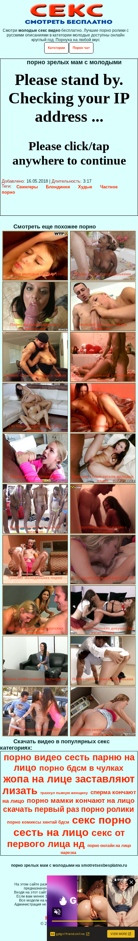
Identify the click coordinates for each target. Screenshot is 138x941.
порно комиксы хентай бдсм (38, 822)
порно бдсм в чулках (81, 767)
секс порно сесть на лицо (72, 826)
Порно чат (81, 48)
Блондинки (58, 186)
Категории (56, 48)
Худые (85, 186)
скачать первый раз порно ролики (68, 809)
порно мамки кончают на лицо (81, 800)
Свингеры (27, 186)
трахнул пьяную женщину (64, 793)
